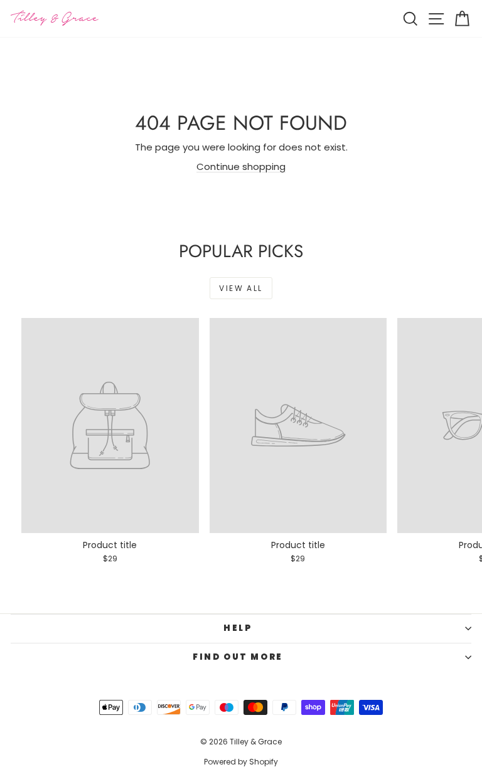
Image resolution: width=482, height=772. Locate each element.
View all (240, 288)
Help (237, 628)
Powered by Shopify (241, 761)
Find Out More (238, 657)
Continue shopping (241, 166)
